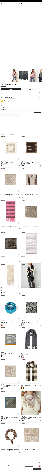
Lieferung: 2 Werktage (7, 101)
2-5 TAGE (3, 161)
